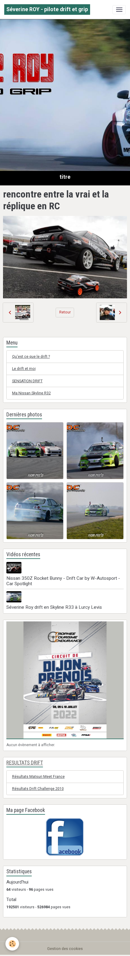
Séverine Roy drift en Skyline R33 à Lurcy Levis (54, 607)
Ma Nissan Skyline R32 (31, 393)
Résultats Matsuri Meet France (38, 777)
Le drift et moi (24, 369)
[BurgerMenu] (119, 9)
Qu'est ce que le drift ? (31, 356)
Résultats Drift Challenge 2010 (38, 789)
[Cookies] (12, 944)
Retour (65, 312)
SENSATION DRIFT (27, 381)
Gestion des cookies (65, 949)
